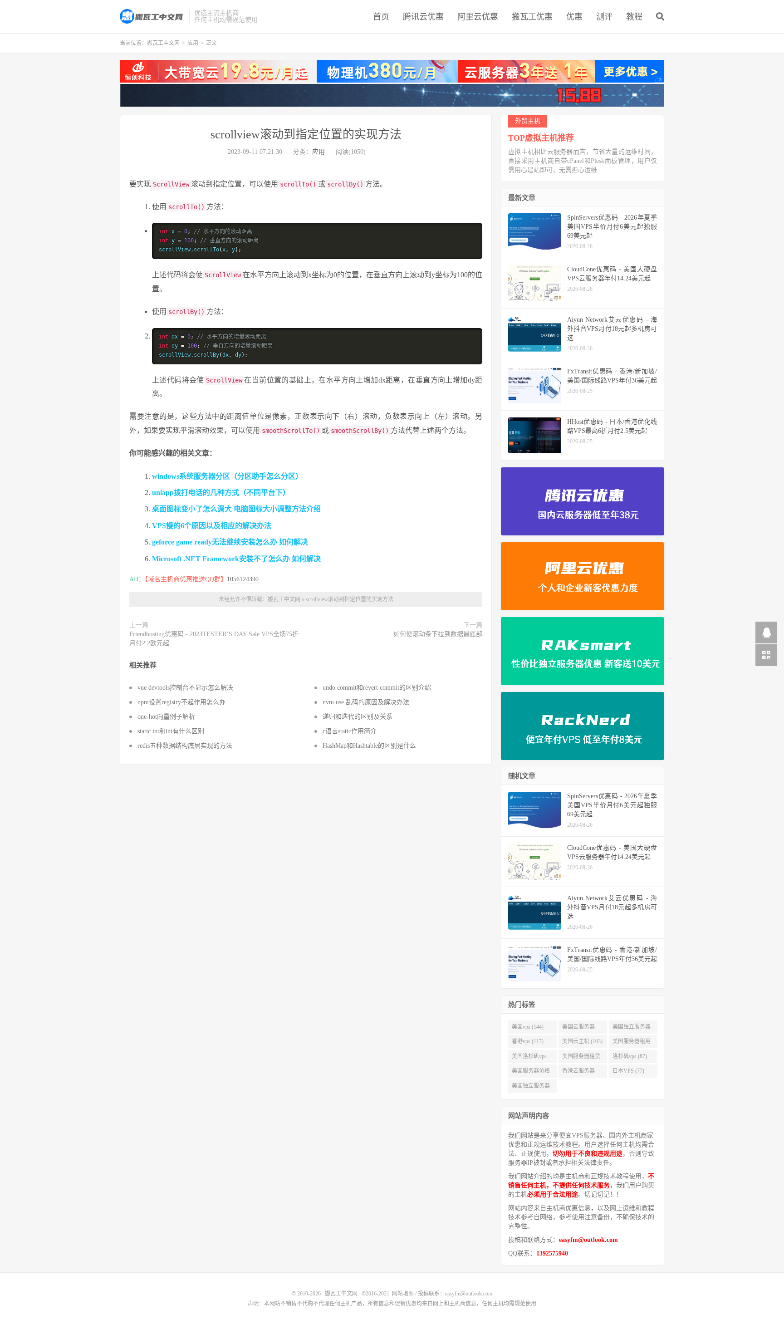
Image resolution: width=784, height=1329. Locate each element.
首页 (381, 16)
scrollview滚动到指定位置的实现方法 (306, 134)
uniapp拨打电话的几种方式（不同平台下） (221, 492)
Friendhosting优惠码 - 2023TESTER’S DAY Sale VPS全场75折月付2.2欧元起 (214, 639)
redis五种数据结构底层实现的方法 (184, 745)
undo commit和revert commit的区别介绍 (377, 687)
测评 (604, 16)
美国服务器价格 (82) (531, 1073)
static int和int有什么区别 (170, 731)
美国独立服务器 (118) (631, 1029)
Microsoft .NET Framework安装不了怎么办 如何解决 (236, 559)
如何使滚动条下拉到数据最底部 (437, 634)
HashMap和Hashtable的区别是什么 (369, 745)
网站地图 (403, 1293)
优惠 (574, 16)
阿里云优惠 (477, 16)
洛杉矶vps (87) (629, 1056)
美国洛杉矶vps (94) (529, 1058)
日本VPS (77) (628, 1071)
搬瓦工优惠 (532, 16)
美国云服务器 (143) (578, 1029)
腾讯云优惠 (423, 16)
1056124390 (243, 579)
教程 (634, 16)
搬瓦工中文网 (152, 16)
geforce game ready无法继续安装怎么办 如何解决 (230, 542)
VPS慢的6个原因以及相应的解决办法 (211, 526)
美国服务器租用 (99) (631, 1043)
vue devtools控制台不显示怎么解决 (185, 687)
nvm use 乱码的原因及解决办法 (366, 702)
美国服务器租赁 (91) (581, 1058)
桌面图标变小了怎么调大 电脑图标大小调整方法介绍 (236, 509)
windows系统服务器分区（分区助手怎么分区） (227, 476)
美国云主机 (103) (582, 1041)
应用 (192, 43)
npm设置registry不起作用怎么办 (181, 702)
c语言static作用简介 (350, 731)
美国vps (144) (528, 1027)
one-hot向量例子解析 (166, 716)
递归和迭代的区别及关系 (357, 716)
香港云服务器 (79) (578, 1073)
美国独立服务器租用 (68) (531, 1088)
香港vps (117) (528, 1041)
